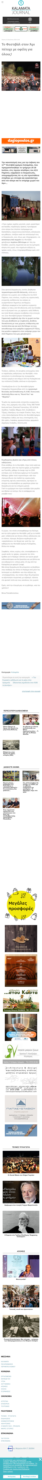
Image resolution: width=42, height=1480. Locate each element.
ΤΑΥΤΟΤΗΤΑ (5, 1438)
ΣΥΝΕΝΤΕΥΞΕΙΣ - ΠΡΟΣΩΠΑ (10, 1426)
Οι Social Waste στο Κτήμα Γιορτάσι (21, 1175)
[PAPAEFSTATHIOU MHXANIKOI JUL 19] (21, 1110)
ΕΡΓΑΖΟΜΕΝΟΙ (6, 1376)
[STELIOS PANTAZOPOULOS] (21, 1080)
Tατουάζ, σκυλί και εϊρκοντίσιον (21, 1309)
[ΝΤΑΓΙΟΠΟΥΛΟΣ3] (21, 142)
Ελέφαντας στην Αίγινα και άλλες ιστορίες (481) (9, 753)
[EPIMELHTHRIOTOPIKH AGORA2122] (21, 607)
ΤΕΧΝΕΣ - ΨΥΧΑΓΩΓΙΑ (8, 1416)
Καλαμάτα (15, 672)
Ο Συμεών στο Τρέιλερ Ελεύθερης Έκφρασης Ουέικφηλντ (21, 1235)
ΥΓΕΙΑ (3, 1381)
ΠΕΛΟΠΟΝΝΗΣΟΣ (7, 1364)
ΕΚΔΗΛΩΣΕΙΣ (5, 1418)
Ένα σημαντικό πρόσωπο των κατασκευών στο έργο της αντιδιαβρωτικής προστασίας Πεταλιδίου (9, 814)
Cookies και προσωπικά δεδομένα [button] (16, 1469)
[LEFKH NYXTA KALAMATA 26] (21, 905)
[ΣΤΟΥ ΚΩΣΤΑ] (21, 1001)
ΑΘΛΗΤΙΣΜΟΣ (5, 1423)
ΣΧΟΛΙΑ (3, 1389)
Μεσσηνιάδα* (21, 1279)
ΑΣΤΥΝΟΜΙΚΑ (5, 1384)
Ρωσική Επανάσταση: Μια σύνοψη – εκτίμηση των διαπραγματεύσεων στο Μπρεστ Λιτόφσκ (21, 1340)
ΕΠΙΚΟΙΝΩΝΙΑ (5, 1441)
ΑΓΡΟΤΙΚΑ (4, 1401)
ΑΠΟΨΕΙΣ (4, 1386)
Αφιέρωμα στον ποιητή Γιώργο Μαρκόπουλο (21, 1205)
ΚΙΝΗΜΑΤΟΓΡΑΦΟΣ (7, 1421)
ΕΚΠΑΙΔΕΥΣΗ (5, 1379)
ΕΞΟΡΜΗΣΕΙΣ (5, 1391)
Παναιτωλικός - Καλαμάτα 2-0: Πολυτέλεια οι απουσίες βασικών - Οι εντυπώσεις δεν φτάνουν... (10, 786)
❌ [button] (40, 1459)
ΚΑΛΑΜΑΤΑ (5, 1361)
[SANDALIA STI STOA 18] (21, 939)
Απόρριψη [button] (12, 1476)
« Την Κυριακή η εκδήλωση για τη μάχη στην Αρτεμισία (19, 680)
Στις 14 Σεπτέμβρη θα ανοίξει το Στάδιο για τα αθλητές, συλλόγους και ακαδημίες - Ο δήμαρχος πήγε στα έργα (30, 787)
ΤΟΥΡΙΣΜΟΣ (5, 1406)
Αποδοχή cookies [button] (29, 1476)
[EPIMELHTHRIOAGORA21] (21, 1131)
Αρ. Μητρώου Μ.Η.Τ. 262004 (23, 1448)
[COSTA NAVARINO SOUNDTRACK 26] (21, 971)
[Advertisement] (21, 114)
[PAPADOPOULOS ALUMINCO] (21, 151)
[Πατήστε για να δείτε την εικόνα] (21, 76)
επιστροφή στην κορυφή (31, 691)
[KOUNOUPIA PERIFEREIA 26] (21, 1028)
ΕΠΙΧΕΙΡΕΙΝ (5, 1404)
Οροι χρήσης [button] (8, 1471)
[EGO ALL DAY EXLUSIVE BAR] (21, 21)
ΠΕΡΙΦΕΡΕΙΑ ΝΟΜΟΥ (8, 1366)
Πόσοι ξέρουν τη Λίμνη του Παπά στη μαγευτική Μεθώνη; (10, 728)
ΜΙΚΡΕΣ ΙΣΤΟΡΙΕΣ (7, 1428)
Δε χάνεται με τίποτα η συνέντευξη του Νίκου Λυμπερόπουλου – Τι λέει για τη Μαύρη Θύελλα (30, 730)
